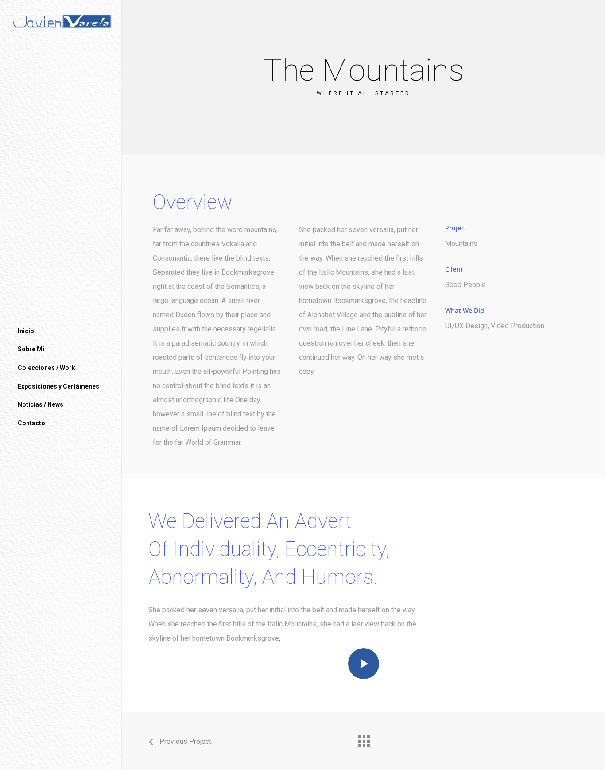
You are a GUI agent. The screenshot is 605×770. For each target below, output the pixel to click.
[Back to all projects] (363, 739)
